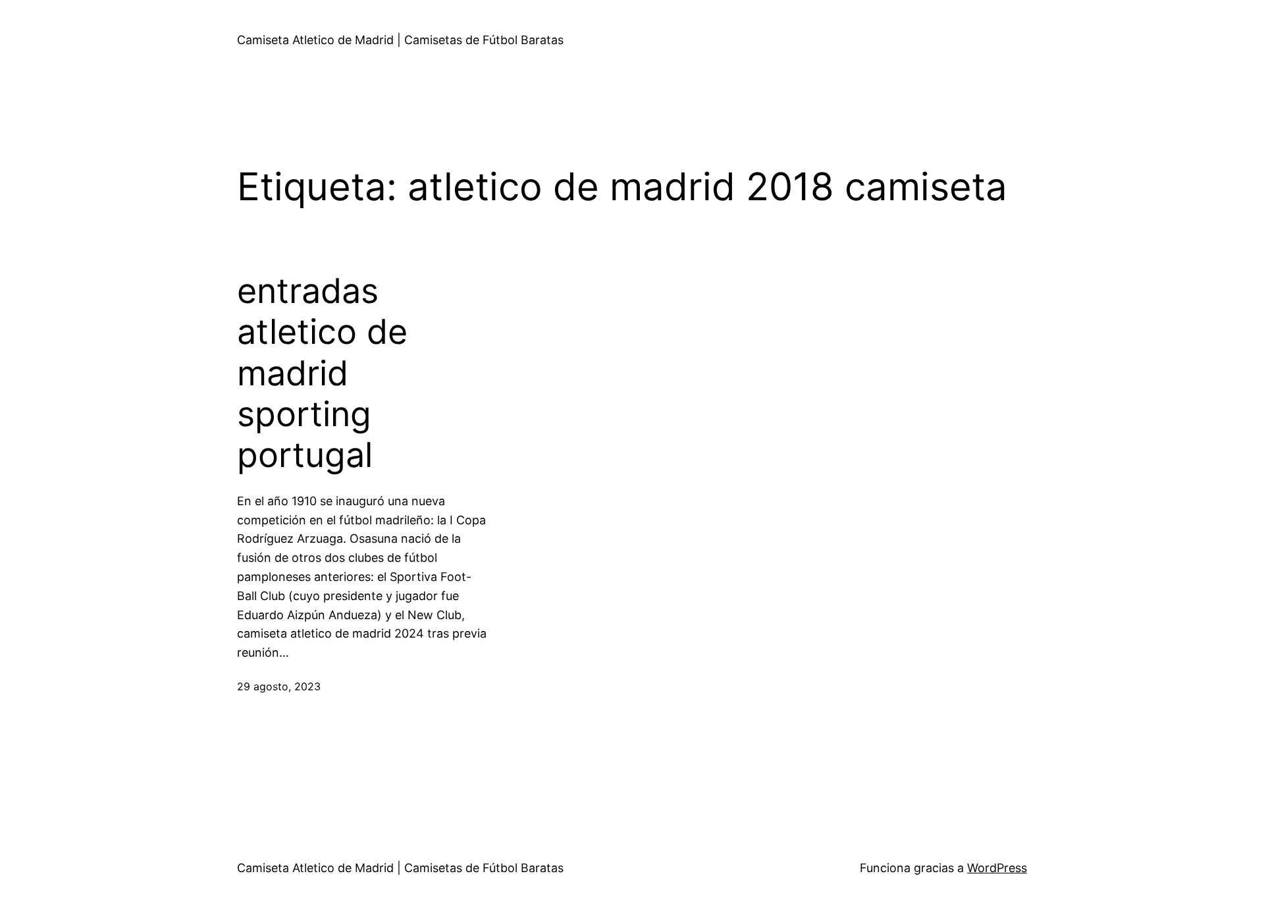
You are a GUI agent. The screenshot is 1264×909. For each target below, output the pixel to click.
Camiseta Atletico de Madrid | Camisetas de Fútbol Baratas (400, 40)
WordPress (997, 868)
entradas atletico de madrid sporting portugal (322, 373)
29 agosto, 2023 (279, 686)
